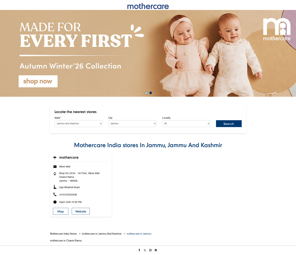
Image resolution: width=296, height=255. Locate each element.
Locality (166, 117)
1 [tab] (146, 92)
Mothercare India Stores (64, 233)
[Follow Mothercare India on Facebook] (139, 250)
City (110, 117)
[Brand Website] (156, 250)
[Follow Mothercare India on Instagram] (150, 250)
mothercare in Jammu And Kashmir (102, 233)
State (57, 117)
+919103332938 (68, 194)
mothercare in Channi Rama (66, 240)
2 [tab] (150, 92)
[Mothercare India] (148, 6)
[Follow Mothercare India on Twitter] (145, 250)
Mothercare (68, 157)
